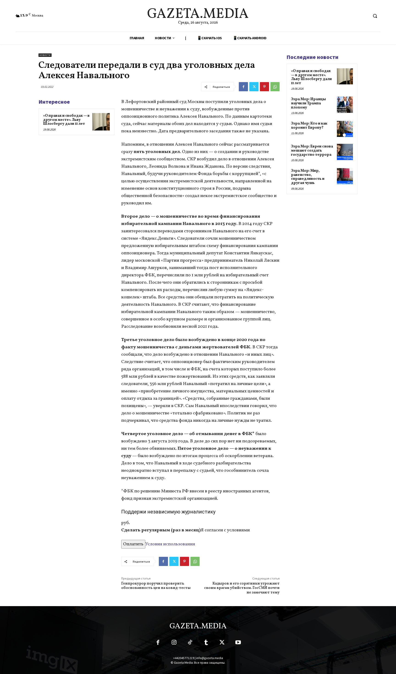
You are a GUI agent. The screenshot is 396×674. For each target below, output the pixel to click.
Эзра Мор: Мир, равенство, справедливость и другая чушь (307, 177)
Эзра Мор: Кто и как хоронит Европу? (309, 125)
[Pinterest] (264, 86)
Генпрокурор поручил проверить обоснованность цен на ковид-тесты (156, 586)
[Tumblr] (206, 643)
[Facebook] (243, 86)
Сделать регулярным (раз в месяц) (161, 530)
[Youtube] (238, 643)
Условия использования (170, 544)
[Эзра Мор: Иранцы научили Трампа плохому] (345, 105)
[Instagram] (174, 643)
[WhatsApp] (275, 86)
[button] (374, 15)
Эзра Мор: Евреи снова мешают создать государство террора (312, 150)
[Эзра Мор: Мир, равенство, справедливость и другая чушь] (345, 176)
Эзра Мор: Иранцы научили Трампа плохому (308, 103)
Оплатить (133, 544)
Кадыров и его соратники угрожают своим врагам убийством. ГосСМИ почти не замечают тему (242, 588)
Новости (45, 55)
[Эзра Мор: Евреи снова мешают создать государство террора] (345, 152)
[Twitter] (253, 86)
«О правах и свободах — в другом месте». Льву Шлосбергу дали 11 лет (66, 119)
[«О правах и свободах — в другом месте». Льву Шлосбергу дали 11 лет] (101, 121)
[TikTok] (190, 643)
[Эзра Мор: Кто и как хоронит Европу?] (345, 129)
